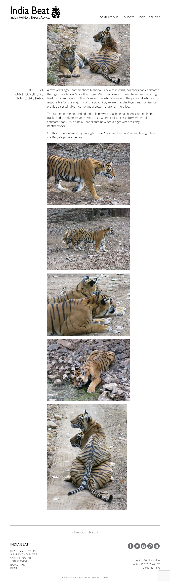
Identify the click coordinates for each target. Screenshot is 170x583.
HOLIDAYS (128, 17)
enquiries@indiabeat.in (146, 560)
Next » (93, 532)
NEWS (141, 17)
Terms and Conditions (100, 577)
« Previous (79, 532)
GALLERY (154, 17)
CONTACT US (151, 568)
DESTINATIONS (109, 17)
